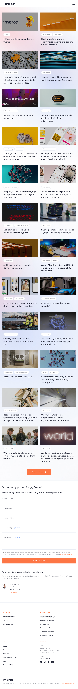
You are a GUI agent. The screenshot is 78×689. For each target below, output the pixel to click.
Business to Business (11, 72)
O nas (5, 646)
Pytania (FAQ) (8, 665)
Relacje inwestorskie (10, 657)
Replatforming (8, 624)
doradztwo (20, 149)
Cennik (5, 620)
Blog (4, 661)
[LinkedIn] (41, 662)
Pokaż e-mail (14, 592)
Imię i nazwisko (9, 498)
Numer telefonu (9, 518)
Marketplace (44, 624)
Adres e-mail (8, 508)
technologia (58, 34)
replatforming (47, 34)
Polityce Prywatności (66, 554)
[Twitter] (45, 662)
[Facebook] (48, 662)
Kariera (5, 650)
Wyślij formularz (39, 561)
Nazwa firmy (13, 528)
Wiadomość (12, 537)
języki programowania (22, 225)
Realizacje (6, 653)
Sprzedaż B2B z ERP (47, 620)
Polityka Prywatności (68, 683)
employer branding (10, 410)
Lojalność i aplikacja (47, 632)
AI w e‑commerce (46, 635)
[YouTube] (52, 662)
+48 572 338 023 (16, 590)
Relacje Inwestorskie (11, 111)
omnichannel (19, 298)
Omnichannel (45, 628)
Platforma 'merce (9, 617)
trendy (7, 34)
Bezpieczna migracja (47, 617)
